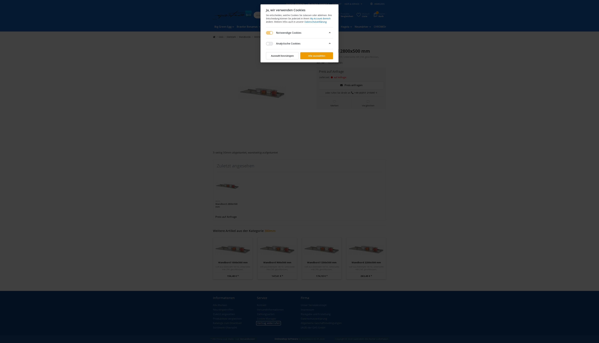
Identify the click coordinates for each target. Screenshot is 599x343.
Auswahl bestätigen (282, 55)
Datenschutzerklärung (315, 21)
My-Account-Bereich (320, 18)
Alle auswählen (316, 55)
